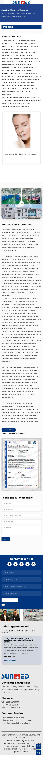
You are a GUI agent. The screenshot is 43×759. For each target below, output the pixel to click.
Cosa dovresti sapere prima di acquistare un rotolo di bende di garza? (18, 640)
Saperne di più (10, 660)
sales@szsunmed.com (16, 717)
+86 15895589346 (25, 720)
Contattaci (8, 430)
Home (4, 13)
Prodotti (11, 13)
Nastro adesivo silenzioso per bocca (20, 154)
